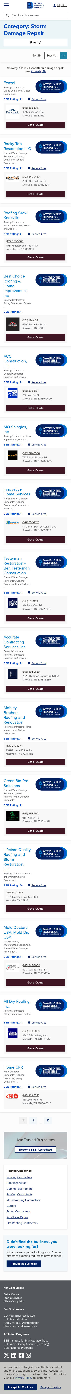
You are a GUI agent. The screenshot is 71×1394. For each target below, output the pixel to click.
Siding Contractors (18, 1211)
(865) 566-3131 (30, 390)
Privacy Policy (23, 1378)
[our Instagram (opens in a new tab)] (28, 1357)
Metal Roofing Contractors (23, 1200)
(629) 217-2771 (30, 320)
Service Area (38, 99)
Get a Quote (35, 125)
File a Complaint (14, 1301)
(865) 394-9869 (31, 671)
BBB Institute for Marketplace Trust (26, 1340)
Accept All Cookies (20, 1387)
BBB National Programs (18, 1348)
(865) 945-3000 (31, 965)
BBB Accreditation (15, 1319)
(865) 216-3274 (14, 745)
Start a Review (13, 1298)
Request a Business (24, 1264)
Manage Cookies (50, 1387)
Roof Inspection (17, 1183)
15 (49, 1121)
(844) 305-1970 (30, 522)
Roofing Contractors (19, 1177)
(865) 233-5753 (30, 1095)
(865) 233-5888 (31, 1031)
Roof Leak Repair (17, 1217)
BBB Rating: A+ (13, 99)
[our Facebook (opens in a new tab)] (21, 1357)
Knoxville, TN (38, 71)
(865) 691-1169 (30, 601)
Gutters (11, 1206)
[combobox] (56, 55)
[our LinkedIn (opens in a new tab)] (14, 1357)
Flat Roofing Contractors (22, 1223)
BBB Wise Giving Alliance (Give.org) (26, 1344)
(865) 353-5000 (14, 241)
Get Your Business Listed (19, 1315)
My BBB (62, 5)
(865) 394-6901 (30, 813)
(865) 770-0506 (31, 453)
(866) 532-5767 (30, 107)
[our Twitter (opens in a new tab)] (6, 1357)
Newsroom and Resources (20, 1326)
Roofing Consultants (19, 1194)
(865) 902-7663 (14, 892)
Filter (33, 42)
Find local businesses (25, 15)
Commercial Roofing (20, 1189)
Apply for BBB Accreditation (21, 1323)
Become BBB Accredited (35, 1149)
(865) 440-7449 (31, 176)
